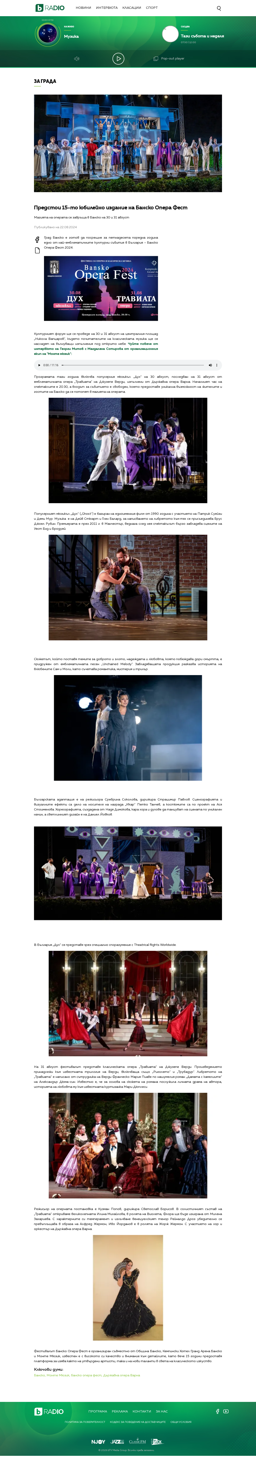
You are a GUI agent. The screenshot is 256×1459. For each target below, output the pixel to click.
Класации (131, 8)
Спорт (152, 8)
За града (45, 81)
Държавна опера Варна (121, 1375)
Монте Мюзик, (58, 1375)
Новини (83, 8)
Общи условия (180, 1422)
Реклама (120, 1411)
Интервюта (107, 8)
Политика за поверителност (85, 1422)
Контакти (142, 1411)
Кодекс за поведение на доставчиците (138, 1422)
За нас (162, 1411)
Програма (97, 1411)
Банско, (40, 1375)
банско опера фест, (86, 1375)
